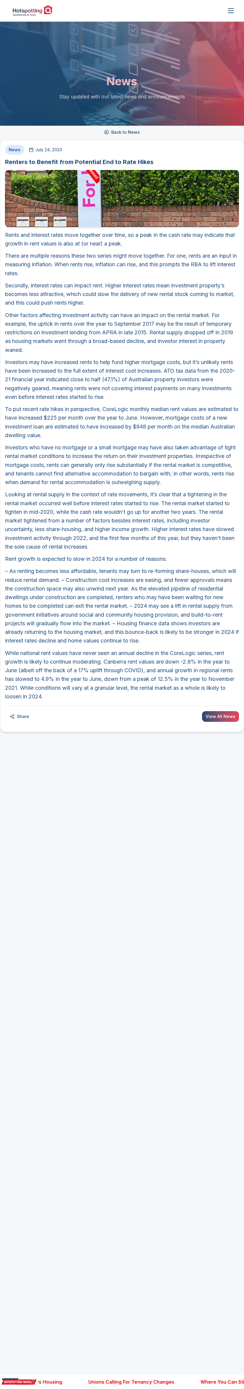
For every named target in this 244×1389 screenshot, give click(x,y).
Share (23, 716)
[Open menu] (231, 11)
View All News (220, 716)
